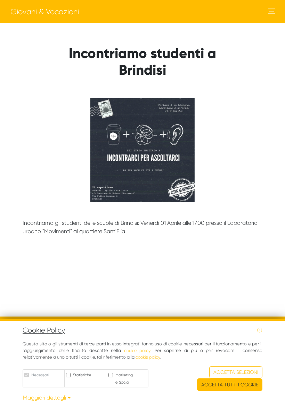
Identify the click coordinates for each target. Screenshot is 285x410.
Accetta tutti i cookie (229, 384)
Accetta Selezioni (235, 372)
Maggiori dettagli (45, 397)
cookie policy (137, 350)
